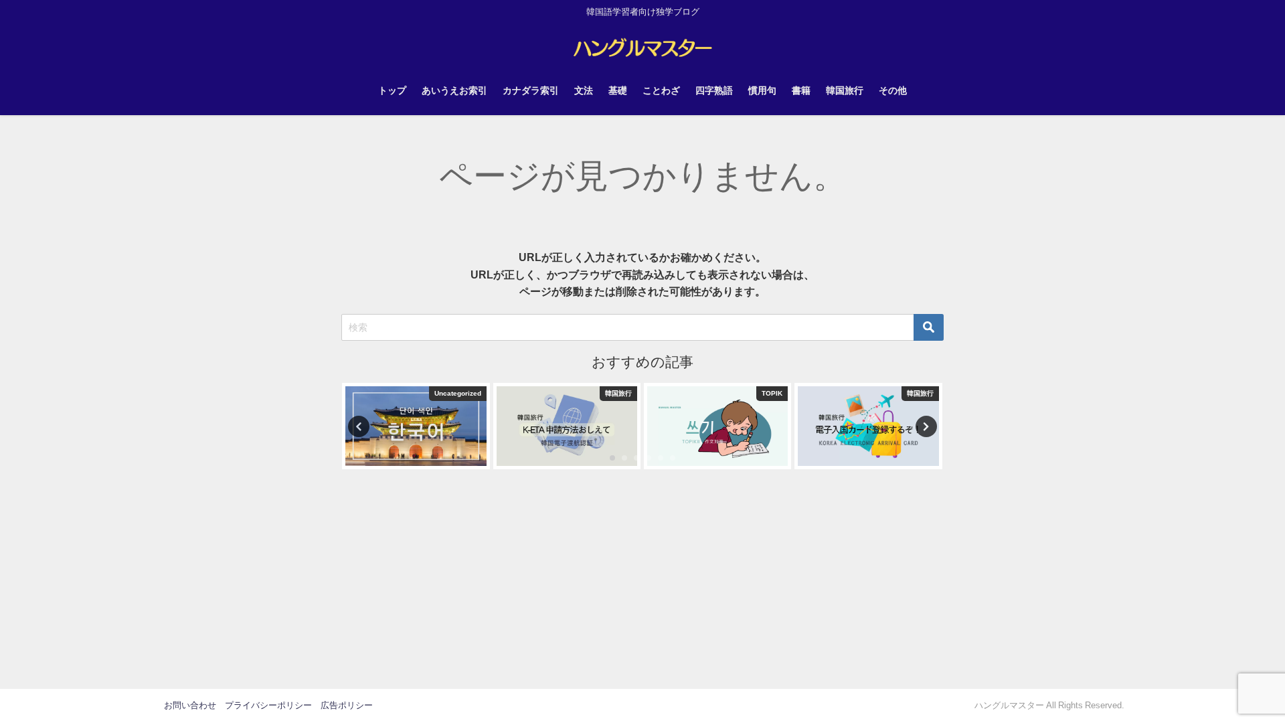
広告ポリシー (347, 705)
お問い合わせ (190, 705)
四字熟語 (714, 90)
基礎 (617, 90)
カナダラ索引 (531, 90)
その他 (893, 90)
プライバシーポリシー (268, 705)
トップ (392, 90)
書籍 (801, 90)
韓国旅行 (844, 90)
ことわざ (661, 90)
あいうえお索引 (454, 90)
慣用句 (762, 90)
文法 (583, 90)
